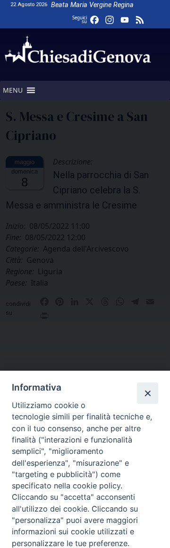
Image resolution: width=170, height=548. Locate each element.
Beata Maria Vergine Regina (92, 5)
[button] (13, 90)
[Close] (147, 393)
